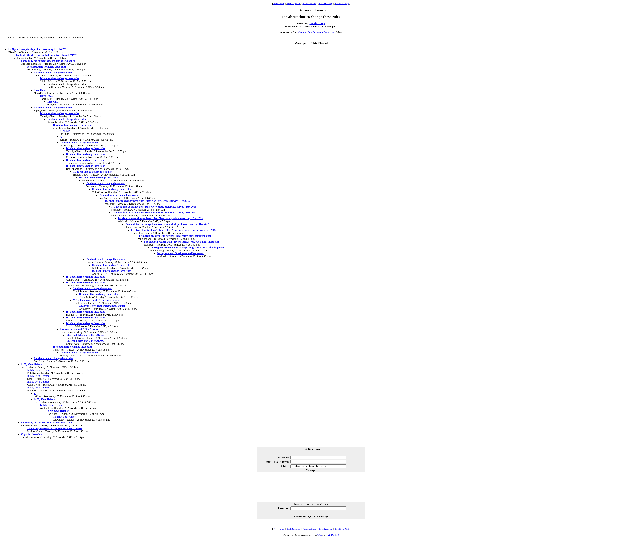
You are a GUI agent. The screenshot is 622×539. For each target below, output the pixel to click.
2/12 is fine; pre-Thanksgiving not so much (96, 300)
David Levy (317, 23)
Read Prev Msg (325, 3)
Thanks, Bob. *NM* (64, 416)
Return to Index (309, 3)
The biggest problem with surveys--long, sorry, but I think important (174, 235)
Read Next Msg (342, 3)
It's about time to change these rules (316, 32)
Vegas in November (31, 434)
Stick (319, 535)
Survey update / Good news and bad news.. (180, 253)
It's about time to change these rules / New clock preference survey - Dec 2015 (147, 200)
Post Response (293, 3)
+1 (35, 393)
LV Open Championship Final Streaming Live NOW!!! (38, 49)
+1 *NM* (65, 130)
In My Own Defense (32, 364)
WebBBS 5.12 (333, 535)
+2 (61, 136)
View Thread (278, 3)
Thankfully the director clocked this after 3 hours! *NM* (45, 55)
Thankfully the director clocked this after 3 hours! (48, 60)
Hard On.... (40, 90)
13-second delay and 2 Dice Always (79, 329)
